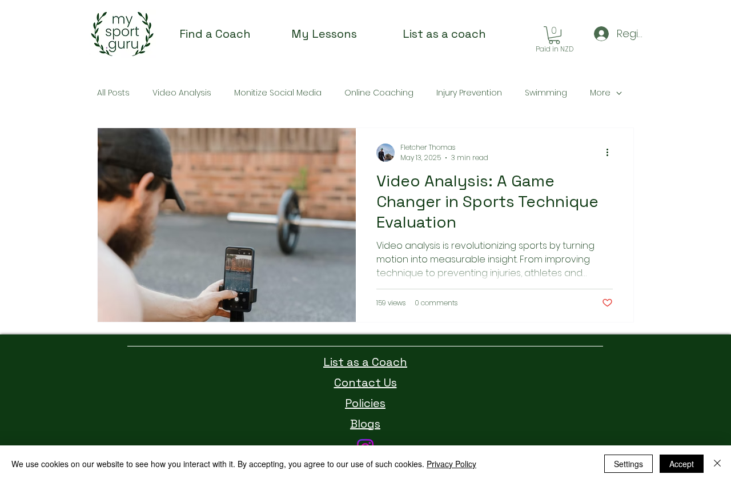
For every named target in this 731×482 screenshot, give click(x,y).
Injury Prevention (469, 92)
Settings (628, 463)
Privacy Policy (451, 463)
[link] (554, 35)
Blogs (365, 423)
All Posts (113, 92)
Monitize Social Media (278, 92)
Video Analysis (181, 92)
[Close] (717, 464)
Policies (365, 403)
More (600, 92)
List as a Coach (365, 361)
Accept (681, 463)
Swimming (546, 92)
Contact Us (365, 382)
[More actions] (611, 153)
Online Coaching (378, 92)
